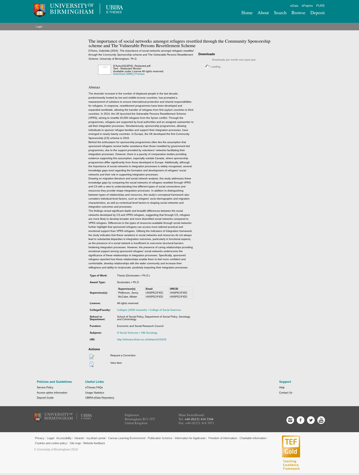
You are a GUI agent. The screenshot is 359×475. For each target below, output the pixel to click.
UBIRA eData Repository (99, 397)
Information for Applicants (190, 438)
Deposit (317, 12)
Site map (75, 443)
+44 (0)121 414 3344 (199, 419)
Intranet (79, 438)
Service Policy (45, 387)
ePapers (307, 5)
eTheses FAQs (94, 387)
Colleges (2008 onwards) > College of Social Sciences (149, 309)
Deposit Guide (45, 397)
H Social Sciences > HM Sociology (137, 332)
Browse (298, 12)
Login (39, 26)
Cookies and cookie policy (51, 443)
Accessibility (64, 438)
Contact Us (285, 392)
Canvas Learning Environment (126, 438)
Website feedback (94, 443)
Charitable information (253, 438)
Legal (50, 438)
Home (247, 12)
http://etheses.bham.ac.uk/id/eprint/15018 (141, 339)
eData (294, 5)
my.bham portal (95, 438)
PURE (320, 5)
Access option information (52, 392)
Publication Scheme (160, 438)
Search (280, 12)
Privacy (39, 438)
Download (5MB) (123, 73)
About (263, 12)
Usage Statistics (94, 392)
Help (282, 387)
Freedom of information (222, 438)
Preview (140, 73)
